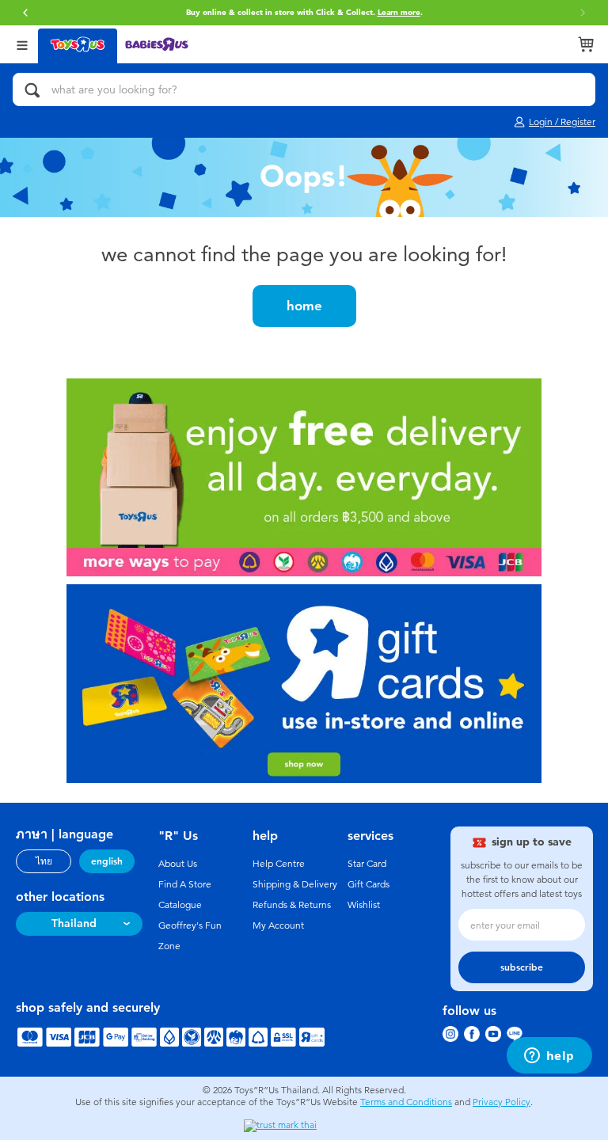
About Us (177, 863)
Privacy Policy (501, 1102)
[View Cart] (585, 44)
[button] (25, 12)
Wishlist (364, 904)
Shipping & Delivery (295, 884)
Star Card (367, 863)
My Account (278, 925)
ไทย (44, 861)
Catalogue (180, 904)
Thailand (74, 923)
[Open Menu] (22, 44)
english (107, 861)
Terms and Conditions (406, 1102)
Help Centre (279, 863)
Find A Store (184, 884)
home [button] (304, 306)
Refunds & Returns (292, 904)
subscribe (521, 967)
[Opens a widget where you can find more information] (549, 1057)
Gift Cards (369, 884)
